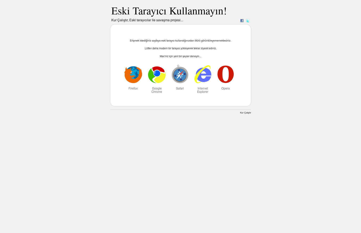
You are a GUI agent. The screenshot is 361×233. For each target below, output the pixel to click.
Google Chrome (156, 89)
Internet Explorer (202, 89)
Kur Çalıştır (245, 112)
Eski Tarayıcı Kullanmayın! (169, 10)
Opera (225, 88)
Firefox (133, 88)
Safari (180, 88)
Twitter (248, 20)
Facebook (242, 20)
